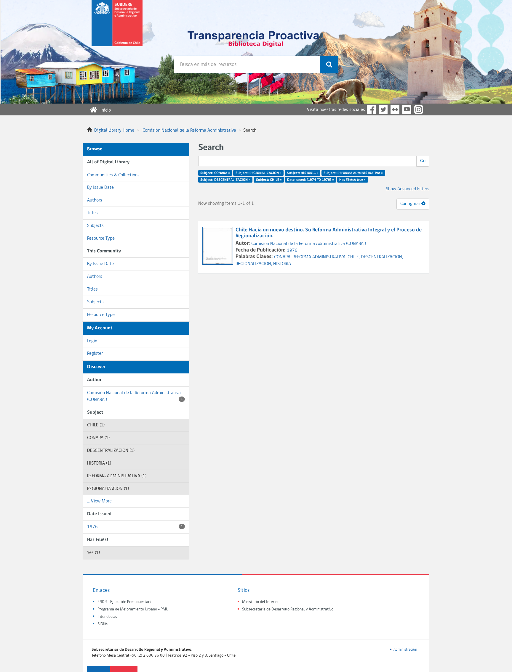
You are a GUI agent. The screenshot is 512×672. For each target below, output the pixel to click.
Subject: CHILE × (269, 180)
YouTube (406, 109)
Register (95, 353)
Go (422, 161)
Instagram (418, 109)
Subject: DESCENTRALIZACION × (225, 180)
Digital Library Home (114, 130)
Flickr (395, 109)
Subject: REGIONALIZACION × (258, 173)
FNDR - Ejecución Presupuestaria (125, 602)
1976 (135, 527)
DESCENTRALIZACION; (382, 257)
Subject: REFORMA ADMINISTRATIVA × (353, 173)
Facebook (371, 109)
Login (92, 341)
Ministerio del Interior (260, 602)
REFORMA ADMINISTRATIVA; (320, 257)
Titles (92, 213)
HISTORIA (282, 264)
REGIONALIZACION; (254, 264)
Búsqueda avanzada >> (195, 80)
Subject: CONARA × (215, 173)
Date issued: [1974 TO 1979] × (310, 180)
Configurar (410, 204)
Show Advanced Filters (407, 189)
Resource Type (101, 238)
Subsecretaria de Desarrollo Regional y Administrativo (287, 609)
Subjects (95, 225)
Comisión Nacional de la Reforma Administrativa (189, 130)
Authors (94, 200)
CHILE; (354, 257)
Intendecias (107, 617)
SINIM (102, 624)
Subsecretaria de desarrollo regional (117, 28)
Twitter (383, 109)
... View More (99, 501)
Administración (405, 650)
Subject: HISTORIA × (302, 173)
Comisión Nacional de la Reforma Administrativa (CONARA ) (135, 396)
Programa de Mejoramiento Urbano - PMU (132, 609)
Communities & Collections (113, 175)
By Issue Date (100, 187)
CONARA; (283, 257)
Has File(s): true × (352, 180)
